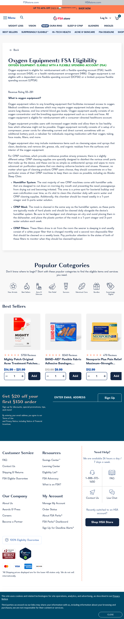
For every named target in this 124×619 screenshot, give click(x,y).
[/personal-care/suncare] (66, 288)
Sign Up (110, 398)
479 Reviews (110, 355)
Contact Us (8, 466)
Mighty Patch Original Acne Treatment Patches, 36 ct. (21, 362)
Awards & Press (11, 509)
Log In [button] (105, 18)
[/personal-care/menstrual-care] (81, 288)
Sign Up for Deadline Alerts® (58, 528)
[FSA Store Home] (62, 18)
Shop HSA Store (102, 522)
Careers (6, 516)
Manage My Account (53, 503)
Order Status (49, 509)
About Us (7, 503)
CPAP (16, 156)
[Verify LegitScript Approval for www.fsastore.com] (25, 554)
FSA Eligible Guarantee (15, 479)
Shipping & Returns (12, 472)
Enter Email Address (69, 397)
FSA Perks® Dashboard (55, 522)
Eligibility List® (49, 472)
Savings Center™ (51, 460)
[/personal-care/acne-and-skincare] (40, 289)
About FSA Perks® (52, 516)
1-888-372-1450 (92, 480)
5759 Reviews (28, 355)
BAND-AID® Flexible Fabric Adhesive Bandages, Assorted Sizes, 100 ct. (63, 362)
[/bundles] (97, 288)
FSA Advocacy (50, 479)
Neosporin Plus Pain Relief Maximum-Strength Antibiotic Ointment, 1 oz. (104, 362)
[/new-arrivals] (12, 288)
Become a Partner (12, 522)
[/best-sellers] (26, 288)
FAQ (4, 460)
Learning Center (51, 466)
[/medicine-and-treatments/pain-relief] (54, 288)
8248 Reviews (69, 355)
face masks (14, 137)
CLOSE (110, 614)
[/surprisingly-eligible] (111, 288)
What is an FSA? (51, 485)
